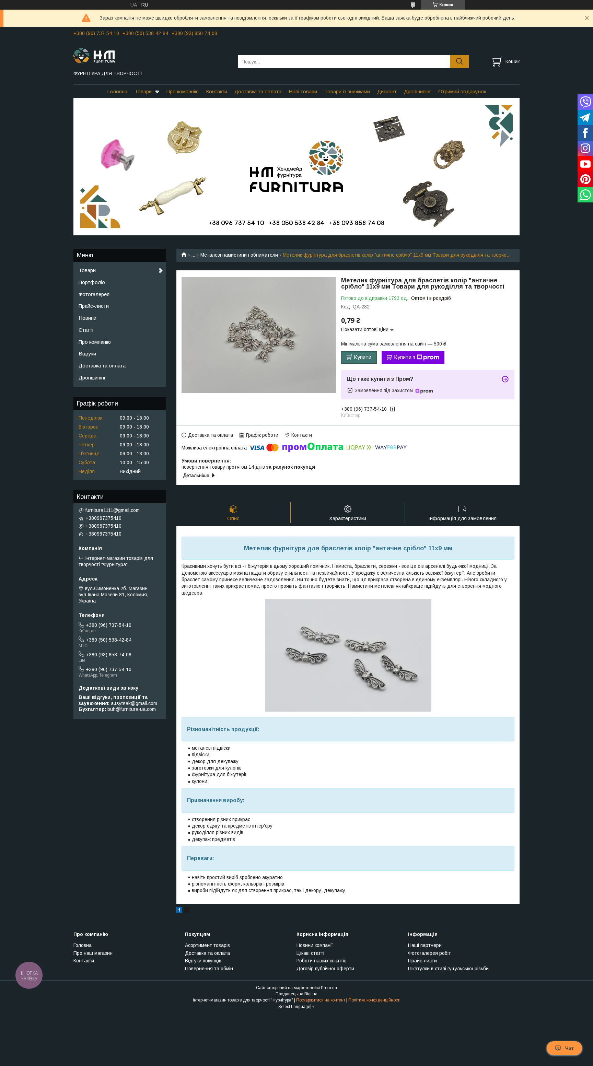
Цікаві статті (310, 953)
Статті (86, 330)
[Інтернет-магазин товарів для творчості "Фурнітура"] (151, 55)
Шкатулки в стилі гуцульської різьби (448, 968)
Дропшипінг (417, 91)
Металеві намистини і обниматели (239, 255)
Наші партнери (425, 945)
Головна (117, 91)
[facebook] (179, 911)
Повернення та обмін (209, 968)
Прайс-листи (94, 306)
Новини (87, 318)
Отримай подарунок (462, 91)
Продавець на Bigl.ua (296, 994)
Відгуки (87, 353)
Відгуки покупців (203, 960)
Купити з (404, 357)
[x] (186, 911)
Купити (362, 357)
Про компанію (182, 91)
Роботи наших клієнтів (321, 960)
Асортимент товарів (207, 945)
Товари (143, 91)
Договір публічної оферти (325, 968)
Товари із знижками (347, 91)
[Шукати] (459, 61)
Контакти (216, 91)
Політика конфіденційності (374, 1000)
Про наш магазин (93, 953)
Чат (569, 1048)
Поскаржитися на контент (320, 1000)
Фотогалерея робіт (429, 953)
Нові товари (303, 91)
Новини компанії (314, 945)
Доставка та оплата (257, 91)
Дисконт (387, 91)
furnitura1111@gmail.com (112, 510)
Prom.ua (329, 987)
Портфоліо (92, 282)
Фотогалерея (94, 294)
